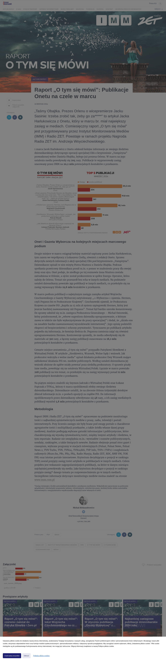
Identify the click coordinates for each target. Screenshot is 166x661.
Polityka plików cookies (41, 656)
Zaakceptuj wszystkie (12, 656)
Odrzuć (26, 656)
